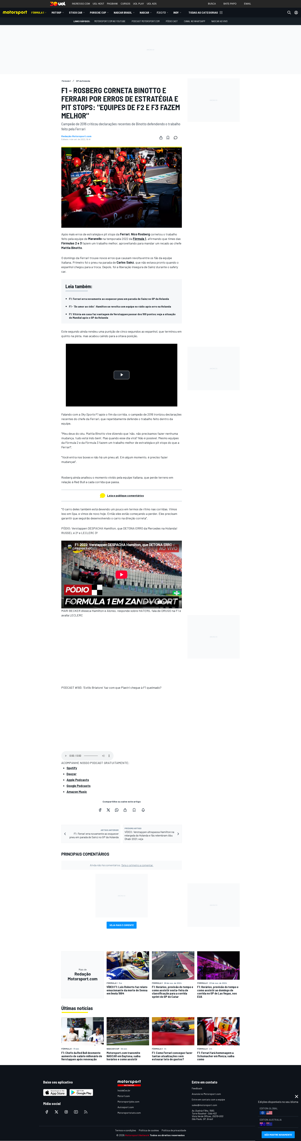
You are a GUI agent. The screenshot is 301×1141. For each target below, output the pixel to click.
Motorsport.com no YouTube (109, 21)
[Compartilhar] (160, 137)
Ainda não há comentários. (121, 865)
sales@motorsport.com (204, 1105)
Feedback (197, 1088)
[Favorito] (167, 137)
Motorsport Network (137, 1135)
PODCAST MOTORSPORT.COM (146, 21)
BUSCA (212, 3)
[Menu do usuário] (296, 12)
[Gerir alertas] (143, 809)
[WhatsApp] (116, 809)
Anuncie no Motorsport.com (206, 1093)
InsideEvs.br (124, 1090)
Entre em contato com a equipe (208, 1099)
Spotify (72, 768)
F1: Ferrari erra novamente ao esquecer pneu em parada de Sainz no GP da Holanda (119, 298)
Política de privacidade (174, 1130)
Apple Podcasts (78, 780)
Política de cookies (149, 1130)
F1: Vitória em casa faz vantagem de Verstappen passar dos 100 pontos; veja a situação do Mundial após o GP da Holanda (122, 315)
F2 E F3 (161, 12)
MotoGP (56, 12)
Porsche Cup (98, 12)
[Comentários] (176, 137)
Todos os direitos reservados (167, 1135)
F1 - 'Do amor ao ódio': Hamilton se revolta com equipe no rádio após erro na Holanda (120, 306)
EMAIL (247, 3)
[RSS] (85, 1111)
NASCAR (144, 12)
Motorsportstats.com (129, 1112)
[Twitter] (108, 809)
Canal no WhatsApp (194, 21)
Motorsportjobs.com (128, 1101)
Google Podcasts (79, 786)
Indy (176, 12)
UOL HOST (98, 3)
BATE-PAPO (229, 3)
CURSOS (125, 3)
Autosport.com (126, 1107)
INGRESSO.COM (81, 3)
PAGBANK (112, 3)
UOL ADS (152, 3)
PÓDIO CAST (172, 21)
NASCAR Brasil (123, 12)
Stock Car (75, 12)
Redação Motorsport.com (76, 136)
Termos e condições (125, 1130)
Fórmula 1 (37, 12)
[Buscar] (289, 12)
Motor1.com (124, 1095)
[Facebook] (100, 809)
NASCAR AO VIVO (219, 21)
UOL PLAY (138, 3)
